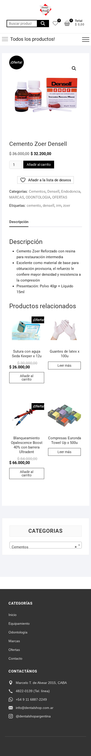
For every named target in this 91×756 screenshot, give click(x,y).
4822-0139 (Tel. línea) (33, 691)
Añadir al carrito (39, 164)
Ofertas (14, 650)
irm (58, 205)
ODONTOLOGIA (38, 197)
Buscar (43, 23)
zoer (66, 205)
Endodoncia (70, 191)
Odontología (17, 632)
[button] (74, 68)
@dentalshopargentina (33, 716)
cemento (34, 205)
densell (48, 205)
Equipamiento (19, 623)
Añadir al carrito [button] (26, 377)
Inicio (12, 615)
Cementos (37, 191)
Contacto (15, 658)
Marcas (14, 641)
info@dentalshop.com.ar (34, 708)
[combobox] (45, 545)
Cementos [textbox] (44, 547)
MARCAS (16, 197)
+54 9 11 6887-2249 (31, 699)
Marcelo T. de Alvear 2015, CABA (41, 683)
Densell (53, 191)
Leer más (64, 365)
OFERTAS (59, 197)
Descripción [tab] (18, 222)
